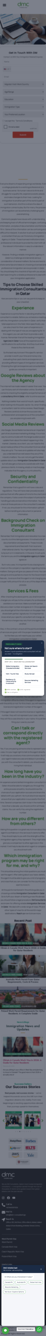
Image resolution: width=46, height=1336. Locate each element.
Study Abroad (29, 674)
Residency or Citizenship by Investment (11, 681)
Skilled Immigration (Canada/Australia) (13, 667)
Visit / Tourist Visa (12, 674)
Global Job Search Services (31, 667)
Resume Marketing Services (31, 681)
